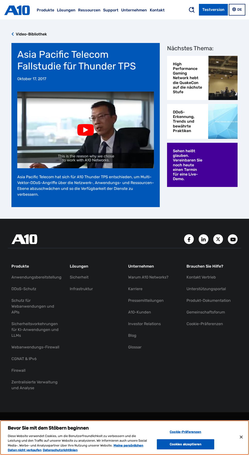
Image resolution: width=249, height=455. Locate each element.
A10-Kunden (139, 312)
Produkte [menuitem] (45, 10)
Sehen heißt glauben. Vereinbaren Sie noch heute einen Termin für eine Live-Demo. (187, 165)
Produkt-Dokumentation (209, 300)
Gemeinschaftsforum (206, 312)
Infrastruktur (81, 288)
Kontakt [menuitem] (157, 10)
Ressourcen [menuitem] (89, 10)
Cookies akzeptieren (185, 444)
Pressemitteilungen (146, 300)
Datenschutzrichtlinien (60, 450)
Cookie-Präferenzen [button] (205, 323)
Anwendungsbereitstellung (36, 277)
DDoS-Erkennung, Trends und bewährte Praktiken (184, 121)
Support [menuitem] (110, 10)
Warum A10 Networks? (148, 277)
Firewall (18, 370)
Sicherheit (79, 277)
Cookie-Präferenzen (185, 432)
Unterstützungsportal (206, 288)
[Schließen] (241, 437)
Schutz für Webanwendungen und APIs (32, 306)
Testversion (213, 9)
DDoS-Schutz (23, 288)
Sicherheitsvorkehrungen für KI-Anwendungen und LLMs (35, 329)
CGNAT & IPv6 (24, 358)
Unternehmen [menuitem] (134, 10)
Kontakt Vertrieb (201, 277)
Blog (132, 335)
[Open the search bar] (191, 10)
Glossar (135, 347)
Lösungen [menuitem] (66, 10)
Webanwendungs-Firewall (35, 347)
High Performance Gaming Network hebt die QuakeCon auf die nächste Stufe (187, 78)
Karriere (135, 288)
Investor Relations (144, 323)
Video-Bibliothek (31, 34)
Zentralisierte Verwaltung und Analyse (34, 385)
